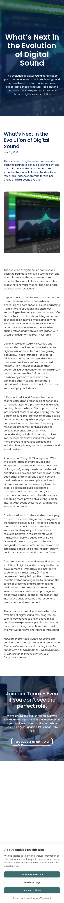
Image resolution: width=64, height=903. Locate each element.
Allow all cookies (32, 890)
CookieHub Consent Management (37, 898)
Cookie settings (32, 882)
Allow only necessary (32, 874)
